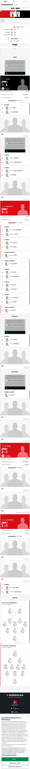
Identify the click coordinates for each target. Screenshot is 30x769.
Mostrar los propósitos (15, 766)
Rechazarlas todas (15, 763)
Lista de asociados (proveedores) (9, 755)
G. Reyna (22, 27)
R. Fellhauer (7, 32)
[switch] (7, 66)
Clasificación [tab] (25, 19)
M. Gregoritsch (7, 29)
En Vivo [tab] (3, 19)
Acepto (14, 759)
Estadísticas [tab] (17, 19)
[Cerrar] (28, 715)
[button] (28, 5)
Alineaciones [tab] (9, 19)
